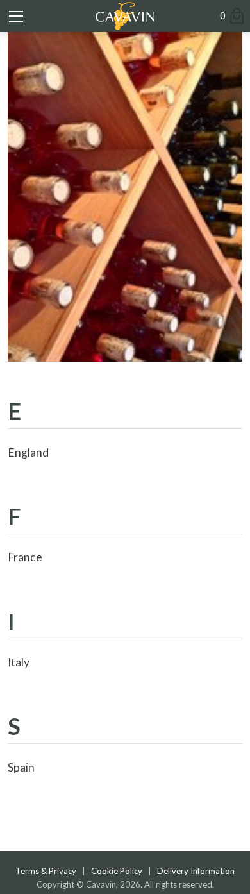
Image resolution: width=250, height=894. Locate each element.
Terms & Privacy (45, 871)
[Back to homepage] (125, 16)
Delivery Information (196, 871)
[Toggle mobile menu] (16, 16)
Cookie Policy (116, 871)
